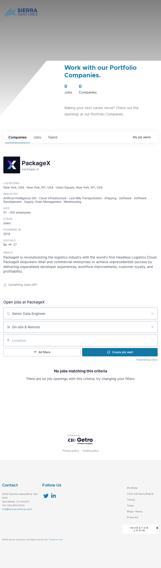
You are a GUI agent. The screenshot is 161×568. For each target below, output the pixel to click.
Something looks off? (22, 284)
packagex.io (30, 169)
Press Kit (132, 517)
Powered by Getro (147, 359)
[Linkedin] (53, 495)
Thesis (131, 499)
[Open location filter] (152, 340)
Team (130, 505)
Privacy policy (70, 450)
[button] (141, 529)
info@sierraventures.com (17, 509)
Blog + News (135, 511)
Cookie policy (91, 450)
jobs (37, 137)
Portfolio (132, 488)
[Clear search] (152, 313)
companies (17, 137)
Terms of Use (55, 540)
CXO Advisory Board (140, 494)
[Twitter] (46, 495)
